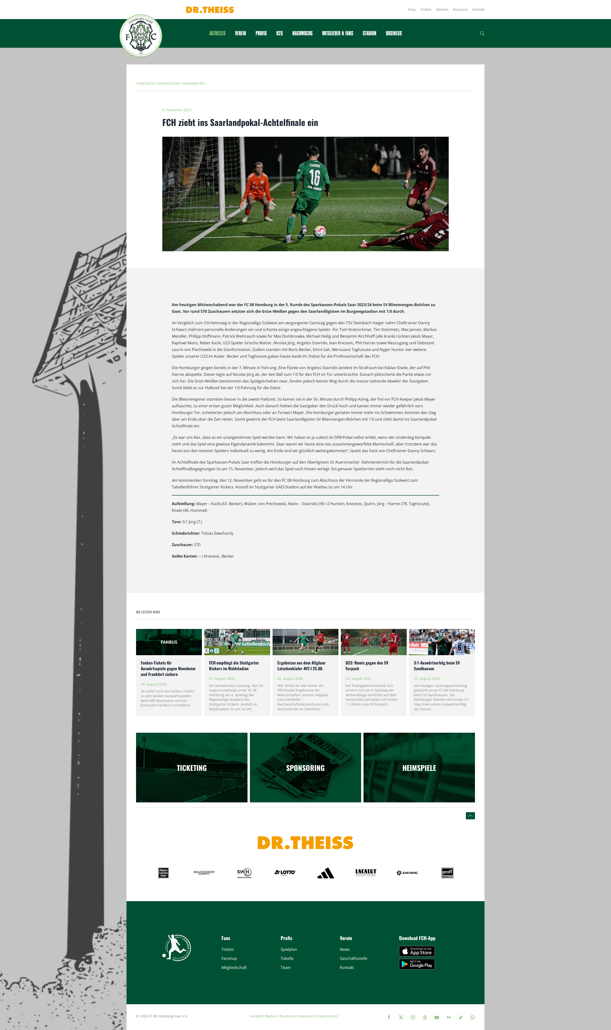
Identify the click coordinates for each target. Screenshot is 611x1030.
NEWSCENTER (169, 83)
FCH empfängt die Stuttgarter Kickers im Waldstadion (234, 665)
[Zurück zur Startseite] (140, 35)
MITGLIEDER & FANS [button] (337, 33)
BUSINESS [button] (394, 33)
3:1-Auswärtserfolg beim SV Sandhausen (437, 665)
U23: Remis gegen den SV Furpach (367, 665)
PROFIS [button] (261, 33)
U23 (279, 33)
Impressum (306, 1016)
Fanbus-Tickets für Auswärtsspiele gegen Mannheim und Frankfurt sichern (168, 668)
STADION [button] (369, 33)
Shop (412, 9)
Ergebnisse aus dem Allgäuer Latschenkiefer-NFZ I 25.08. (301, 665)
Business (460, 9)
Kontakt (478, 9)
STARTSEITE (145, 83)
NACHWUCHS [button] (302, 33)
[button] (482, 33)
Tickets (426, 9)
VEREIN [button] (240, 33)
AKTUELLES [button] (217, 33)
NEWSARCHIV (193, 83)
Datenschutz (328, 1016)
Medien (442, 9)
